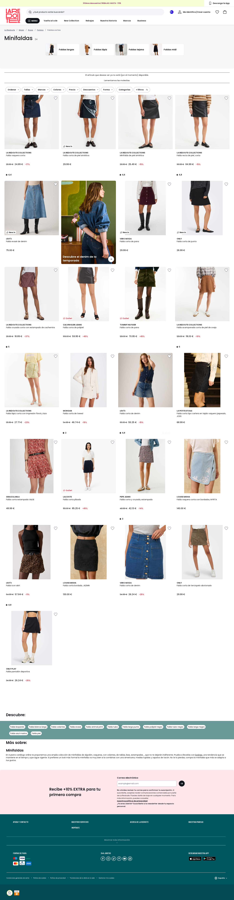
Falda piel (36, 733)
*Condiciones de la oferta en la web (82, 878)
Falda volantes (58, 727)
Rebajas (90, 20)
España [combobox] (221, 878)
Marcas (127, 20)
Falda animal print (94, 727)
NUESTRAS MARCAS (195, 822)
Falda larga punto (131, 727)
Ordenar (12, 89)
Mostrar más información (117, 840)
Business (141, 20)
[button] (225, 12)
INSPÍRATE (76, 827)
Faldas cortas (54, 30)
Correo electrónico (127, 777)
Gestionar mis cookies (106, 878)
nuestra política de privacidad (132, 801)
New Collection (71, 20)
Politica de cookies (39, 878)
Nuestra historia (108, 20)
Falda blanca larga (37, 727)
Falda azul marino (18, 733)
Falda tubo (113, 727)
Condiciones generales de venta (18, 878)
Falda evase (75, 727)
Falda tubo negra (175, 727)
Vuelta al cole (51, 20)
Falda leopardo (17, 727)
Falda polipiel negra (153, 727)
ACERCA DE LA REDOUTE (139, 822)
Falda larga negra (196, 727)
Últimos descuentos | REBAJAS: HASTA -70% (102, 3)
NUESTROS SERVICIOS (80, 822)
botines (198, 755)
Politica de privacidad (58, 878)
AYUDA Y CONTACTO (20, 822)
